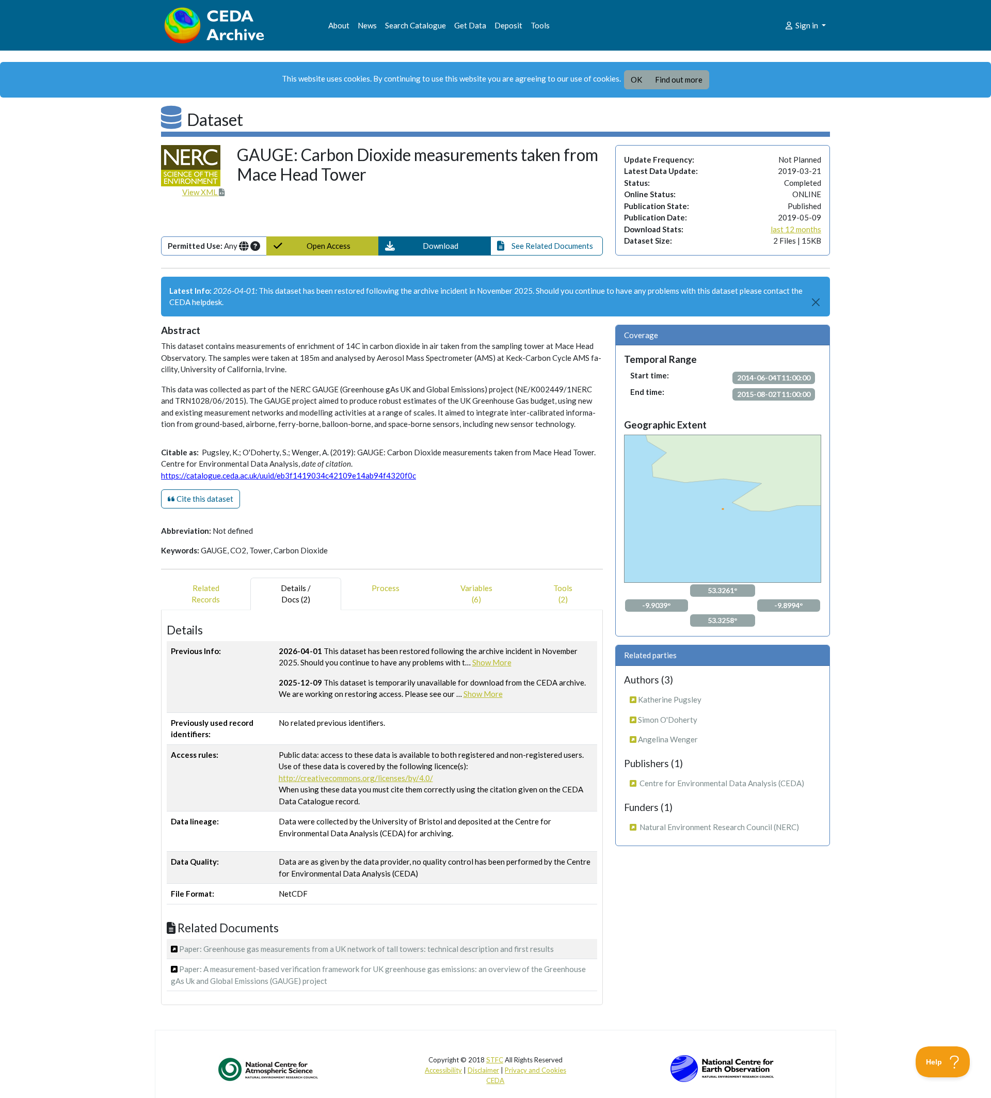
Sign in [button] (807, 25)
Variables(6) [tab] (476, 593)
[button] (434, 246)
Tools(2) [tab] (562, 593)
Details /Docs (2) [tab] (296, 593)
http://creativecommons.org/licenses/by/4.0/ (356, 778)
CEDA (495, 1080)
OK (636, 79)
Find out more (678, 79)
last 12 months (796, 229)
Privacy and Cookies (535, 1070)
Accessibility (443, 1070)
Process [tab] (385, 588)
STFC (494, 1060)
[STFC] (722, 1067)
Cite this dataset (204, 498)
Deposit (508, 25)
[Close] (816, 302)
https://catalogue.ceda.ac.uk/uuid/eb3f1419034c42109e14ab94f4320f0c (288, 475)
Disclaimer (483, 1070)
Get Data (470, 25)
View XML (200, 192)
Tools (540, 25)
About (338, 25)
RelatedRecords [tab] (205, 593)
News (367, 25)
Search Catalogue (415, 25)
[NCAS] (269, 1069)
